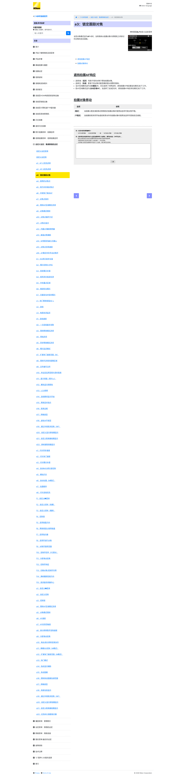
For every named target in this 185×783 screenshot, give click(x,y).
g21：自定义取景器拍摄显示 (47, 708)
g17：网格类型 (42, 684)
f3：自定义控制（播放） (45, 510)
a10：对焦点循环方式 (44, 217)
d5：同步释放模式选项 (45, 343)
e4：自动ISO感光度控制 (46, 468)
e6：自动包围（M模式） (45, 480)
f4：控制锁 (40, 516)
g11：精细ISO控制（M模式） (47, 648)
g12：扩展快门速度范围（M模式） (49, 654)
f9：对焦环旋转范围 (44, 546)
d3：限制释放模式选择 (45, 331)
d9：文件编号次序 (43, 367)
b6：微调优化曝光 (43, 289)
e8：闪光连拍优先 (43, 492)
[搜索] (68, 33)
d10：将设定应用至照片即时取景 (48, 373)
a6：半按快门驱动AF (44, 193)
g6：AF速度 (41, 618)
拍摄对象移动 (82, 63)
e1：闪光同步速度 (43, 450)
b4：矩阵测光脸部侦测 (45, 277)
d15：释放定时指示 (43, 402)
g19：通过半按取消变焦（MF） (48, 696)
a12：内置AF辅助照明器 (45, 229)
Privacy (37, 773)
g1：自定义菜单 (43, 588)
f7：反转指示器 (42, 534)
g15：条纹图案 (42, 672)
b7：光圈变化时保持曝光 (45, 295)
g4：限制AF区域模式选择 (46, 606)
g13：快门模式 (42, 660)
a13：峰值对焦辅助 (43, 235)
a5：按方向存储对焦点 (45, 187)
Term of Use (47, 773)
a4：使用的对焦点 (43, 181)
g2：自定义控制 (42, 594)
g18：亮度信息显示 (43, 690)
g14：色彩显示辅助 (43, 666)
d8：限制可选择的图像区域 (46, 361)
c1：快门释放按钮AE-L (45, 301)
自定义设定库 (41, 157)
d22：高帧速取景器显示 (45, 444)
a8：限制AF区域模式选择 (46, 205)
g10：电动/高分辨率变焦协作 (47, 642)
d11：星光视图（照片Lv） (46, 379)
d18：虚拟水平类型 (43, 420)
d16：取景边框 (42, 408)
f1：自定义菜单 (43, 498)
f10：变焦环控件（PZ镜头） (47, 552)
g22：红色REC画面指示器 (46, 714)
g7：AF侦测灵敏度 (43, 624)
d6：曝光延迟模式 (43, 349)
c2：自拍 (39, 307)
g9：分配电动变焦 (43, 636)
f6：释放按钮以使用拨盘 (45, 528)
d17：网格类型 (42, 414)
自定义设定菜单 (42, 151)
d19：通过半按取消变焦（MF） (48, 426)
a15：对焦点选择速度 (44, 247)
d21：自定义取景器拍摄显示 (47, 438)
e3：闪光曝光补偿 (43, 462)
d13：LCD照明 (42, 391)
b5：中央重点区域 (43, 283)
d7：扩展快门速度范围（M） (47, 355)
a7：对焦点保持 (42, 199)
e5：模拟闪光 (41, 474)
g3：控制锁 (40, 600)
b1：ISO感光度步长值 (44, 259)
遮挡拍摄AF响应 (83, 59)
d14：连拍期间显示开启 (45, 397)
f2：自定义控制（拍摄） (45, 504)
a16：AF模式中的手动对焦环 (47, 253)
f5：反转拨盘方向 (43, 522)
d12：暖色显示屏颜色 (44, 385)
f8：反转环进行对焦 (44, 540)
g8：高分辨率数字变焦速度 (46, 630)
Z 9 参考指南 (84, 17)
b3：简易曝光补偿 (43, 271)
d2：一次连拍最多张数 (45, 325)
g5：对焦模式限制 (43, 612)
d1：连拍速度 (41, 319)
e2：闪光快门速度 (43, 456)
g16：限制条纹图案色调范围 (47, 678)
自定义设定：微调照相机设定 (100, 17)
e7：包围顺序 (41, 486)
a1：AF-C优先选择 (43, 163)
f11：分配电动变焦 (43, 558)
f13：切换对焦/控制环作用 (46, 570)
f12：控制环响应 (42, 564)
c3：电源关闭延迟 (43, 313)
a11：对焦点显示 (42, 223)
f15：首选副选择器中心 (45, 582)
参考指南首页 (40, 16)
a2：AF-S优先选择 (43, 169)
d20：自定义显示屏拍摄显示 (47, 432)
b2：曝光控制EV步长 (44, 265)
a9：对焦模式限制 (43, 211)
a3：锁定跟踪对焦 (43, 175)
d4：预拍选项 (41, 337)
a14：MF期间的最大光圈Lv (46, 241)
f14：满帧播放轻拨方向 (45, 576)
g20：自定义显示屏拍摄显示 (47, 702)
